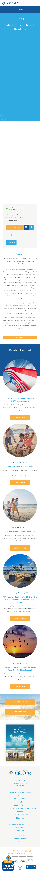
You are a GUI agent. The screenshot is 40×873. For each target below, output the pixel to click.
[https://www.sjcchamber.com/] (26, 861)
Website (15, 227)
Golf (20, 802)
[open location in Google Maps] (17, 208)
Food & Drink (20, 805)
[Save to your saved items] (26, 227)
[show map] (31, 227)
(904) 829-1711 (20, 785)
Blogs (20, 841)
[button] (29, 867)
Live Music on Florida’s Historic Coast (20, 808)
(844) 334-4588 (11, 220)
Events (20, 812)
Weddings (20, 830)
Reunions (20, 827)
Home (21, 10)
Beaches (20, 796)
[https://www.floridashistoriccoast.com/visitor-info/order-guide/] (20, 742)
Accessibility (30, 856)
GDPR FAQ (20, 857)
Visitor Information (20, 815)
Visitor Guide (20, 702)
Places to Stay (20, 799)
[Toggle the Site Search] (21, 3)
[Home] (10, 3)
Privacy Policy (22, 856)
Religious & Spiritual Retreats (20, 824)
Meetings (20, 818)
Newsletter (20, 712)
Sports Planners (20, 836)
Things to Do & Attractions (20, 792)
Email (10, 242)
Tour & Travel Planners (20, 833)
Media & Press (20, 838)
